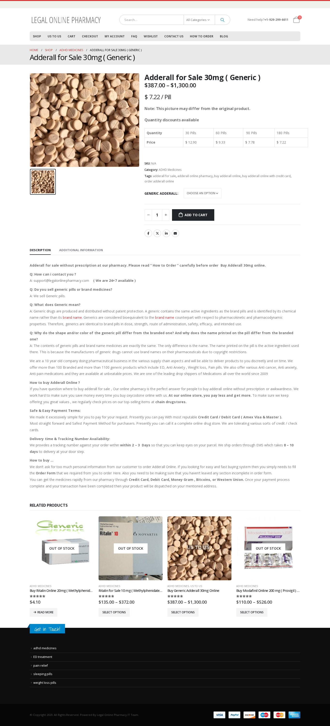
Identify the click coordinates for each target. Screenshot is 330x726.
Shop (37, 36)
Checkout (90, 36)
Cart (71, 36)
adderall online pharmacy (195, 176)
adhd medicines (45, 648)
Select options (114, 612)
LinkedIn (166, 233)
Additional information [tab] (81, 250)
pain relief (40, 666)
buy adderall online (227, 176)
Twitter (157, 233)
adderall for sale (164, 176)
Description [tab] (40, 250)
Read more (45, 612)
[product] (199, 548)
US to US (54, 36)
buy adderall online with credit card (266, 176)
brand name (72, 317)
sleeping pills (42, 674)
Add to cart (196, 215)
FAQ (134, 36)
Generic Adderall (160, 193)
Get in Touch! (47, 629)
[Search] (222, 20)
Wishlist (151, 36)
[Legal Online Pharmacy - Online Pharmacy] (66, 20)
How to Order (201, 36)
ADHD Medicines (170, 170)
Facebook (148, 233)
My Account (115, 36)
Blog (224, 36)
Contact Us (173, 36)
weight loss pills (44, 683)
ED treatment (42, 657)
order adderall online (159, 181)
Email (175, 233)
